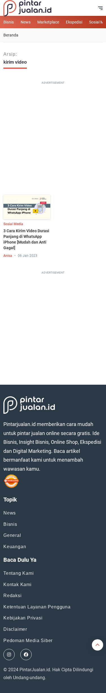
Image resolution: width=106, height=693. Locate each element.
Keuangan (14, 546)
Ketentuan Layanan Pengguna (37, 606)
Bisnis (8, 22)
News (26, 22)
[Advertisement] (53, 139)
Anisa (7, 256)
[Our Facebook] (26, 654)
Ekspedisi (74, 22)
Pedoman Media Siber (28, 640)
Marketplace (48, 22)
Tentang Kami (18, 573)
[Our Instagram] (9, 654)
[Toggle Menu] (100, 8)
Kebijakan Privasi (23, 617)
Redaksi (12, 595)
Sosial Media (13, 224)
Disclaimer (15, 629)
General (12, 535)
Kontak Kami (17, 584)
